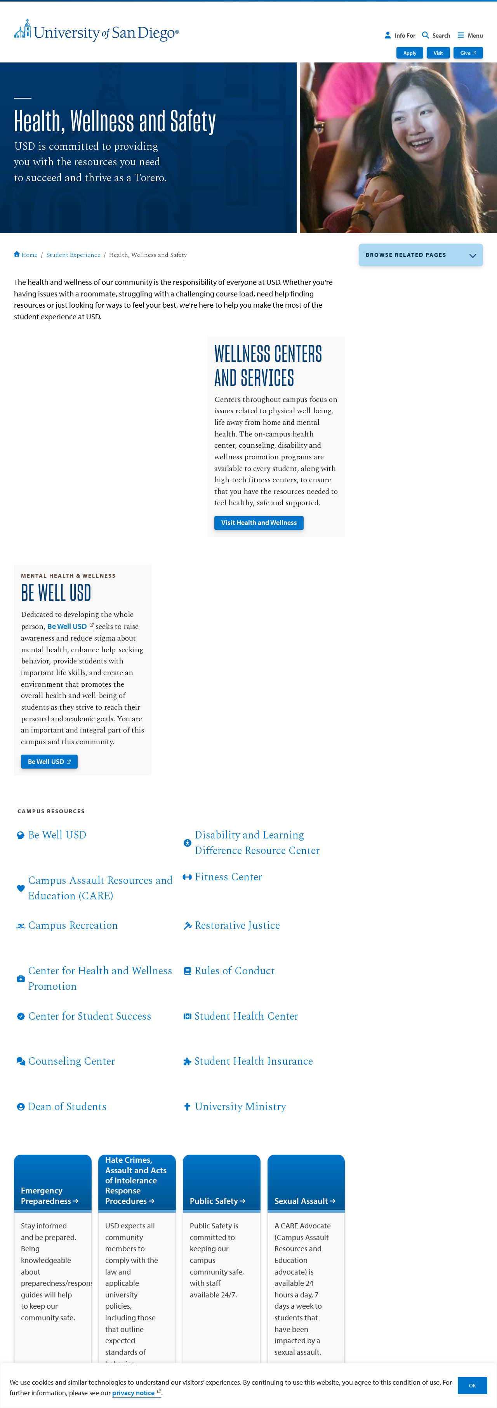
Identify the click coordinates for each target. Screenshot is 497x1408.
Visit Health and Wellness (259, 522)
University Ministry (240, 1107)
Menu (475, 35)
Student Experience (73, 255)
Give (466, 52)
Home (29, 255)
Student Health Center (246, 1016)
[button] (421, 255)
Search (441, 35)
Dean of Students (67, 1107)
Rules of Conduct (235, 971)
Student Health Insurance (254, 1061)
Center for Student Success (89, 1016)
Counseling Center (71, 1061)
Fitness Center (228, 877)
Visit (438, 52)
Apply (410, 52)
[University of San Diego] (96, 30)
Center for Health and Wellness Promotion (100, 978)
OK (472, 1385)
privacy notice (133, 1392)
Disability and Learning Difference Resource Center (257, 843)
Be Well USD (67, 626)
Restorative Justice (237, 925)
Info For (405, 35)
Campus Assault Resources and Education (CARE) (100, 888)
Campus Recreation (73, 925)
